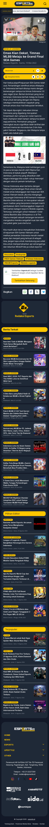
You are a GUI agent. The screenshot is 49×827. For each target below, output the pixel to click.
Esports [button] (8, 745)
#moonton (9, 255)
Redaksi (35, 824)
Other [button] (7, 755)
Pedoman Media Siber (23, 824)
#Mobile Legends (28, 263)
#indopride (20, 255)
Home (7, 735)
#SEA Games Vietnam (13, 259)
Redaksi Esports (10, 63)
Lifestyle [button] (9, 750)
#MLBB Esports (11, 263)
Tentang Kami (9, 824)
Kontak (42, 824)
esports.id (31, 819)
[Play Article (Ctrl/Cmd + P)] (33, 76)
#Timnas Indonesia (34, 259)
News (7, 740)
